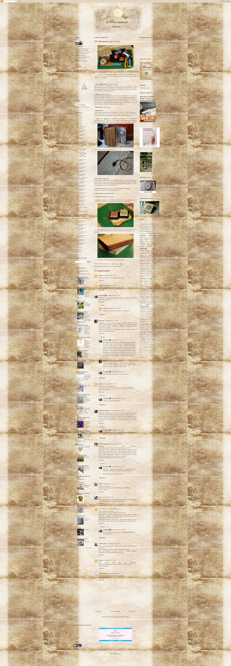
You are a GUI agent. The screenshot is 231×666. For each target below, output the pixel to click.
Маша (146, 283)
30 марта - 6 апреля (81, 228)
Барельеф (147, 231)
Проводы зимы (86, 507)
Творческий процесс (144, 323)
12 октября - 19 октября (82, 171)
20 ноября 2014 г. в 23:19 (117, 371)
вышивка (143, 248)
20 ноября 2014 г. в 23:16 (115, 444)
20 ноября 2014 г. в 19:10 (115, 361)
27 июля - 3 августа (81, 204)
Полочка (148, 301)
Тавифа (79, 384)
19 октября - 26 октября (82, 167)
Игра (153, 261)
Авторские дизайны (144, 224)
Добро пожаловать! (82, 350)
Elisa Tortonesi (151, 344)
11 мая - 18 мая (83, 218)
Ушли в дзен (87, 496)
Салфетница (147, 314)
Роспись (154, 311)
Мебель (151, 283)
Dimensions (143, 344)
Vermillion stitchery (144, 355)
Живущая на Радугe (82, 312)
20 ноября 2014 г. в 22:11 (117, 410)
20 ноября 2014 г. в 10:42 (114, 308)
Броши (146, 239)
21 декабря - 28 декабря (82, 127)
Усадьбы (148, 327)
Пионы (154, 298)
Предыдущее (132, 611)
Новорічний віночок (87, 519)
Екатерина (101, 295)
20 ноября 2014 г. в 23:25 (117, 398)
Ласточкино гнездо (82, 505)
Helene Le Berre (143, 346)
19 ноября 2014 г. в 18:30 (111, 320)
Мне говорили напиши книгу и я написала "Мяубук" (87, 377)
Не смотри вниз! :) (86, 279)
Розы (149, 311)
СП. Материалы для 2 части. (82, 149)
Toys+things (80, 406)
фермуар (153, 329)
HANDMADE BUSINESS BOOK (83, 477)
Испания (154, 263)
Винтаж (142, 243)
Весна (141, 241)
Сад (142, 314)
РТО (142, 313)
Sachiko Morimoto (143, 354)
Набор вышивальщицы (146, 286)
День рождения (152, 257)
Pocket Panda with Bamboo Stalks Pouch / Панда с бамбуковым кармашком (87, 330)
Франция (151, 332)
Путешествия (144, 306)
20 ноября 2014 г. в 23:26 (117, 430)
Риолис (151, 309)
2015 (78, 122)
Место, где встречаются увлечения (84, 337)
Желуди (141, 261)
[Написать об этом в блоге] (117, 264)
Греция (141, 253)
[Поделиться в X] (119, 264)
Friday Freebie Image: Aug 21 (83, 273)
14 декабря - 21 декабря (82, 131)
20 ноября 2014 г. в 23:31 (117, 466)
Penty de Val (80, 444)
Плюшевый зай (80, 479)
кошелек (142, 271)
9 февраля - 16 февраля (82, 236)
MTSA (145, 351)
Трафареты (153, 324)
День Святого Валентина (147, 258)
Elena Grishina (81, 361)
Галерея (142, 252)
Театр (152, 323)
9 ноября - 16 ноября (81, 160)
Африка (152, 229)
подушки (142, 301)
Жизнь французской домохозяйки (82, 372)
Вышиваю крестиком (146, 246)
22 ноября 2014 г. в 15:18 (107, 497)
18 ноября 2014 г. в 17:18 (110, 275)
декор (150, 255)
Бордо (141, 239)
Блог (146, 233)
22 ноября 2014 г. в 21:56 (113, 543)
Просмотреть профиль (81, 61)
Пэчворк (142, 308)
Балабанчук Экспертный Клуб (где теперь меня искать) (87, 424)
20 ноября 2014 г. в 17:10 (110, 384)
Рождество (142, 311)
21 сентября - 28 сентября (82, 178)
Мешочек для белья (144, 285)
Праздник (153, 301)
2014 (78, 124)
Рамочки (151, 308)
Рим (147, 309)
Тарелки (151, 321)
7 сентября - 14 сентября (82, 182)
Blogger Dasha (102, 573)
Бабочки (141, 231)
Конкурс (154, 268)
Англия (154, 226)
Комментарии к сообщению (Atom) (120, 617)
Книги (148, 268)
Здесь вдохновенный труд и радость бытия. (84, 395)
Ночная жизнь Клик (82, 277)
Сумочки (142, 319)
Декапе (141, 255)
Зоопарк (147, 261)
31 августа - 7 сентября (82, 185)
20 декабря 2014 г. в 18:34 (113, 573)
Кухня (152, 275)
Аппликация (153, 228)
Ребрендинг (142, 309)
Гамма (148, 252)
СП (121, 266)
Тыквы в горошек (145, 326)
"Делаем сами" (143, 223)
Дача (147, 253)
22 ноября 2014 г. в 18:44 (113, 509)
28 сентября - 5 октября (82, 174)
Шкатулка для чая (146, 341)
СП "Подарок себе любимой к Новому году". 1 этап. (82, 154)
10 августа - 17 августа (82, 196)
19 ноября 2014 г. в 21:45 (117, 340)
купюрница (148, 275)
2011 (78, 252)
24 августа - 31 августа (82, 189)
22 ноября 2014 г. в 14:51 (109, 484)
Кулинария (142, 275)
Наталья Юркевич (104, 444)
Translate (87, 107)
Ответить (101, 280)
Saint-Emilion (151, 354)
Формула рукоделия (148, 331)
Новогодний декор (145, 290)
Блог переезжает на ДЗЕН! (87, 485)
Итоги (147, 265)
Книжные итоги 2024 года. (87, 468)
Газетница (154, 250)
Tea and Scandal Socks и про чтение (87, 304)
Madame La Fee (146, 349)
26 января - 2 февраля (81, 239)
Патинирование (145, 298)
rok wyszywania (86, 540)
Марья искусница (144, 281)
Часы (148, 334)
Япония (146, 342)
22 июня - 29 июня (83, 215)
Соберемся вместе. (82, 455)
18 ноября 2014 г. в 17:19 (110, 285)
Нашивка (150, 288)
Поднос (144, 299)
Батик (153, 231)
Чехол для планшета (144, 336)
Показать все (88, 547)
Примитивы (143, 303)
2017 (78, 118)
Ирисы (148, 263)
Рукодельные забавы (151, 313)
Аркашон (148, 229)
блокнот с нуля (116, 266)
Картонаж (142, 266)
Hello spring (87, 529)
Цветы (141, 334)
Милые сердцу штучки (83, 287)
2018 (78, 115)
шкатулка (153, 339)
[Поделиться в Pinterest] (122, 264)
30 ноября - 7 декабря (81, 138)
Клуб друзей (142, 268)
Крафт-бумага (151, 273)
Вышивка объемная (144, 250)
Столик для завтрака (146, 318)
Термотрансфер (144, 324)
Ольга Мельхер (103, 509)
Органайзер (142, 294)
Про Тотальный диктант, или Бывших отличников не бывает (87, 343)
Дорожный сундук (150, 260)
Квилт (147, 266)
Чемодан (152, 334)
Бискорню (142, 233)
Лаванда (142, 276)
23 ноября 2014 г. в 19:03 (117, 530)
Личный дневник (143, 280)
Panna (152, 351)
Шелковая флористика (151, 337)
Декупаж (142, 257)
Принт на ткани (152, 303)
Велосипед (152, 239)
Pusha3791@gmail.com (105, 410)
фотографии (143, 332)
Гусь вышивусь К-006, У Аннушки (86, 354)
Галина (100, 484)
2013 (78, 247)
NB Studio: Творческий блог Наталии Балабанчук (83, 419)
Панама (142, 296)
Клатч (152, 266)
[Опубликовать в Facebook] (121, 264)
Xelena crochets (81, 301)
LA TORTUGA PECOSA (83, 431)
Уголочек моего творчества (81, 516)
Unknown (101, 275)
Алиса (152, 224)
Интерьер (142, 263)
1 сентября (151, 223)
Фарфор (146, 329)
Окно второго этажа (83, 465)
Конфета (144, 270)
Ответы (102, 305)
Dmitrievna (101, 320)
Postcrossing (151, 352)
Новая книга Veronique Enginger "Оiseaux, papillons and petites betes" (148, 98)
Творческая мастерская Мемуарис (83, 493)
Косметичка (151, 270)
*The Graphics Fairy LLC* (82, 271)
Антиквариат (145, 228)
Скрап (143, 316)
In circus (79, 528)
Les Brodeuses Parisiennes (149, 347)
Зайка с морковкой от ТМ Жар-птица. (87, 400)
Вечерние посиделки (82, 325)
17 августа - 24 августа (82, 193)
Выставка (150, 245)
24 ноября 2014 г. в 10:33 (110, 560)
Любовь (151, 280)
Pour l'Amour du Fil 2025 (87, 446)
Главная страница (115, 611)
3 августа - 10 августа (82, 200)
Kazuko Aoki (152, 346)
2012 (78, 249)
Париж (148, 296)
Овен (148, 293)
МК (152, 285)
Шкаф (153, 341)
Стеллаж (152, 316)
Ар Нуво (142, 229)
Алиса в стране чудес (145, 226)
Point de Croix (143, 352)
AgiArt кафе (80, 482)
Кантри (152, 265)
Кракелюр (142, 273)
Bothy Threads (153, 342)
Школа (141, 342)
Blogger (118, 653)
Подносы (151, 299)
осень (150, 294)
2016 (78, 120)
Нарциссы (142, 288)
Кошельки (149, 271)
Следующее (99, 611)
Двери (152, 253)
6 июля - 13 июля (83, 207)
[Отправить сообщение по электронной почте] (112, 263)
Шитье (144, 339)
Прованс (148, 304)
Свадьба (154, 314)
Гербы (153, 252)
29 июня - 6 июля (83, 211)
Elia (100, 497)
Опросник (152, 293)
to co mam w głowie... (82, 538)
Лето (151, 278)
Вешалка (151, 241)
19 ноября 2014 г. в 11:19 (113, 295)
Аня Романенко (103, 543)
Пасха (154, 296)
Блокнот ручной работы (105, 266)
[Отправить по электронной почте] (116, 264)
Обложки (147, 291)
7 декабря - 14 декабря (82, 134)
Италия (142, 265)
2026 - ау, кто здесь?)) (87, 363)
